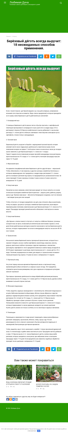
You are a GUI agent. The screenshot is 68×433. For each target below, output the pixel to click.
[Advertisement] (34, 18)
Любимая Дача (19, 2)
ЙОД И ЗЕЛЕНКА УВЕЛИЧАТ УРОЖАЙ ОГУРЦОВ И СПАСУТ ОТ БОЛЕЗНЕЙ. (18, 383)
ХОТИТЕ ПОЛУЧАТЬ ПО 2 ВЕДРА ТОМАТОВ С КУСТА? (47, 385)
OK (38, 431)
